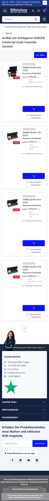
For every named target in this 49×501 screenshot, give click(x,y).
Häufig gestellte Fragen (18, 362)
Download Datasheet (33, 87)
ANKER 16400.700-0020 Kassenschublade (32, 269)
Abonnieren (40, 443)
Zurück (8, 33)
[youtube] (28, 460)
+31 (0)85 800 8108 (16, 365)
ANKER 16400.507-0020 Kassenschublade (32, 202)
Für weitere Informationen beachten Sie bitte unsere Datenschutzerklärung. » (25, 496)
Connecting (12, 369)
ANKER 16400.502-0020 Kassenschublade (32, 70)
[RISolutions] (19, 11)
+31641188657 (14, 376)
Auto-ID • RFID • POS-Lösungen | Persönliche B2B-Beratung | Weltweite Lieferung (21, 3)
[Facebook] (12, 460)
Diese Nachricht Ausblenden (25, 489)
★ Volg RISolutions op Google (19, 453)
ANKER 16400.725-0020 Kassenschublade (32, 135)
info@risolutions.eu (16, 372)
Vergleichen (36, 118)
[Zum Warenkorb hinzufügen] (34, 109)
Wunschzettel (35, 115)
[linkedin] (36, 460)
